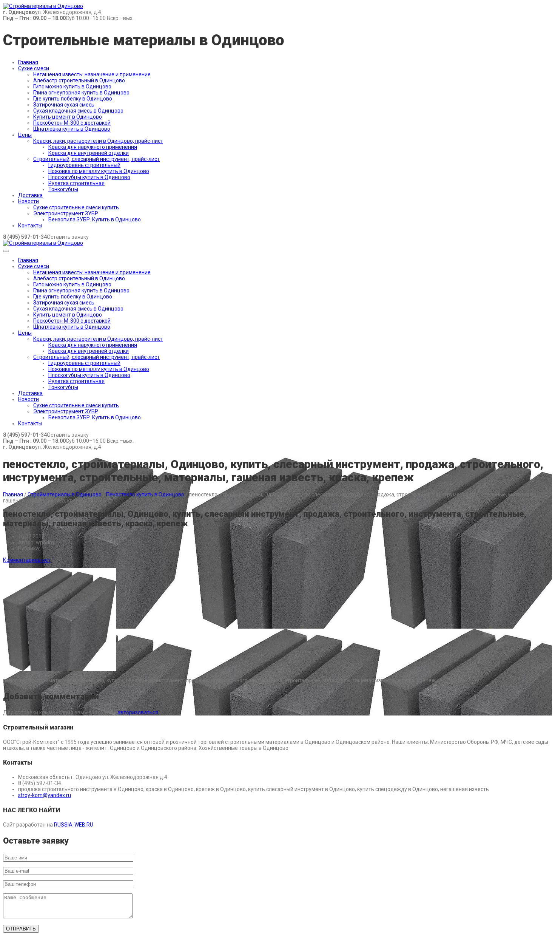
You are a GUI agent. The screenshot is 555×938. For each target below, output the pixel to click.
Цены (25, 135)
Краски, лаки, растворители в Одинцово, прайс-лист (98, 141)
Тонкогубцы (63, 189)
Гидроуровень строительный (84, 165)
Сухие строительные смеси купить (76, 207)
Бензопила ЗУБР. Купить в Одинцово (94, 219)
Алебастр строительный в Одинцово (79, 80)
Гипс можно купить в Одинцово (72, 86)
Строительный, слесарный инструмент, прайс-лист (96, 159)
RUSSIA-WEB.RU (73, 825)
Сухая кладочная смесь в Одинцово (78, 111)
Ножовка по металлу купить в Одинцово (98, 171)
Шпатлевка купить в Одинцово (71, 129)
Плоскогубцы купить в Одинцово (89, 177)
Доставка (30, 195)
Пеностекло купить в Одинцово (145, 494)
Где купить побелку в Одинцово (72, 99)
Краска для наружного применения (92, 147)
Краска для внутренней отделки (88, 153)
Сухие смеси (33, 68)
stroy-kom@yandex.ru (44, 795)
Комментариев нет (27, 560)
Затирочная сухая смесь (63, 105)
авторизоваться (137, 712)
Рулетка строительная (76, 183)
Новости (28, 201)
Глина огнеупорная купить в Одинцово (81, 93)
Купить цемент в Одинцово (67, 117)
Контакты (30, 226)
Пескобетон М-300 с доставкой (72, 123)
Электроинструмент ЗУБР (65, 213)
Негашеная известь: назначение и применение (92, 74)
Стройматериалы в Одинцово (65, 494)
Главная (28, 62)
